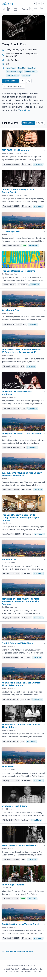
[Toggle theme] (39, 3)
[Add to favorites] (22, 81)
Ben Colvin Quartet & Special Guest (20, 845)
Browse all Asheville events (19, 951)
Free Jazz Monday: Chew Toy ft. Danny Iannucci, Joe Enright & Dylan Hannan (20, 517)
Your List (16, 9)
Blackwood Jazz (10, 559)
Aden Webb (8, 766)
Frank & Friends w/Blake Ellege (17, 643)
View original (24, 110)
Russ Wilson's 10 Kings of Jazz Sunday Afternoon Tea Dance (22, 474)
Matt (31, 10)
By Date (39, 123)
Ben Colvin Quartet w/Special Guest (20, 924)
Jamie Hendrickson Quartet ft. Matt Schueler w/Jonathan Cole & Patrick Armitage (20, 601)
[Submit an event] (35, 3)
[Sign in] (43, 3)
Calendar (10, 81)
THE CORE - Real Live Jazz (15, 150)
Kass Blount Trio (10, 310)
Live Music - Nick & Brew (14, 806)
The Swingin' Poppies (13, 884)
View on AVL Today (15, 86)
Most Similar (28, 123)
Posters (25, 9)
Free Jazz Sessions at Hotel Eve (18, 271)
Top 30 (8, 9)
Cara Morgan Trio (11, 231)
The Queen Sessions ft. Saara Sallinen (22, 433)
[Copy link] (29, 81)
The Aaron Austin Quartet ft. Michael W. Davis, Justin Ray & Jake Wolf (21, 351)
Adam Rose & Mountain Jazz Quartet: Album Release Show (21, 684)
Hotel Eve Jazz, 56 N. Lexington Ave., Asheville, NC (22, 54)
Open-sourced (35, 8)
